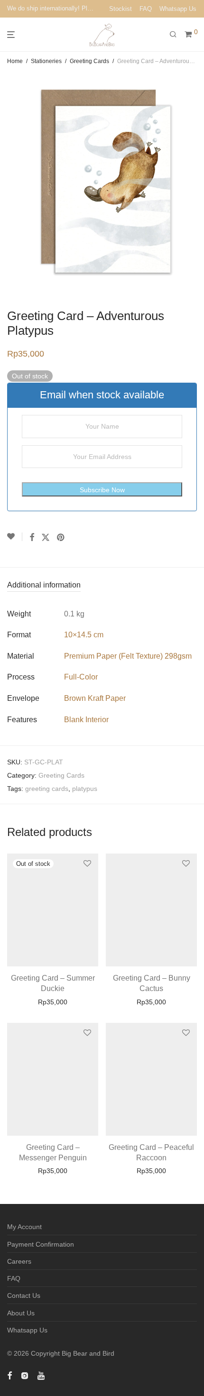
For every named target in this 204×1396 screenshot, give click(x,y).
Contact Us (23, 1295)
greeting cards (46, 788)
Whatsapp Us (177, 9)
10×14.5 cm (83, 635)
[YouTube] (41, 1375)
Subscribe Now (102, 490)
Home (15, 61)
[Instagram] (24, 1375)
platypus (84, 788)
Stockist (120, 9)
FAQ (145, 9)
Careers (19, 1261)
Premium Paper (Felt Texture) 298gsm (128, 656)
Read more (53, 1002)
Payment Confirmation (40, 1244)
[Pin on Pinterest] (61, 537)
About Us (21, 1313)
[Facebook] (9, 1375)
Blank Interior (86, 720)
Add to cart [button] (151, 1002)
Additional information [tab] (44, 585)
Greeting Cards (89, 61)
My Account (24, 1227)
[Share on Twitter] (45, 537)
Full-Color (81, 677)
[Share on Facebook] (31, 537)
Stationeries (46, 61)
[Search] (177, 34)
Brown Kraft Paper (95, 698)
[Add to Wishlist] (14, 537)
